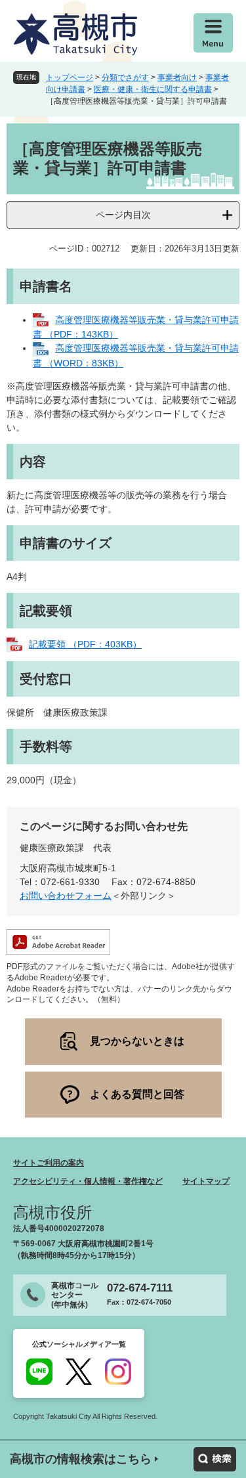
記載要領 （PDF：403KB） (85, 644)
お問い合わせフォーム (66, 895)
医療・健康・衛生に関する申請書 (153, 89)
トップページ (69, 77)
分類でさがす (125, 77)
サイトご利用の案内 (48, 1162)
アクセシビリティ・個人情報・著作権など (88, 1181)
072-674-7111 (140, 1287)
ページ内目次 (123, 214)
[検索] (215, 1459)
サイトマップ (206, 1181)
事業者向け (177, 77)
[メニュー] (213, 33)
